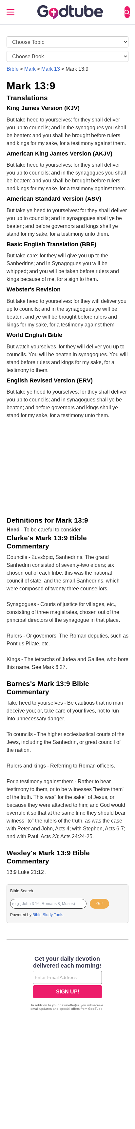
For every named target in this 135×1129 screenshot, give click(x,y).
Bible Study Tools (47, 915)
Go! (99, 903)
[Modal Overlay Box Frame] (67, 984)
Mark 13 (50, 69)
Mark (30, 69)
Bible (13, 69)
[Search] (127, 12)
